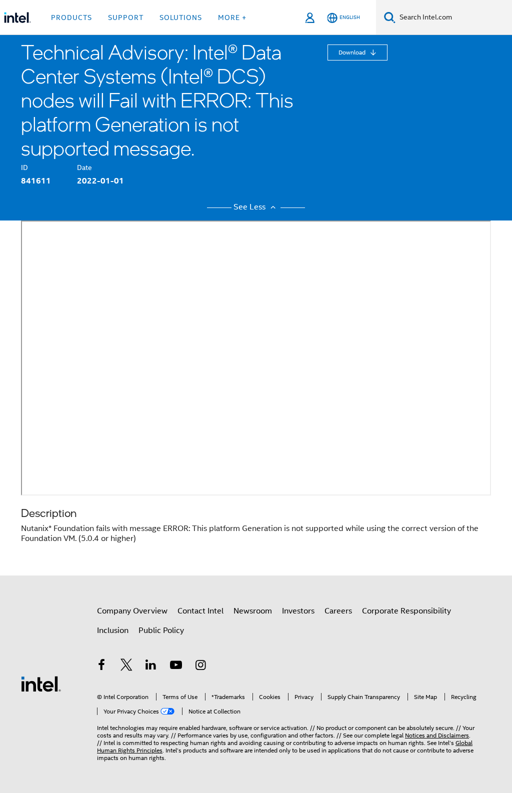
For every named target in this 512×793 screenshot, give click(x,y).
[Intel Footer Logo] (41, 683)
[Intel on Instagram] (200, 667)
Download (352, 52)
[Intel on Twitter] (126, 667)
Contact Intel (201, 611)
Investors (298, 611)
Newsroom (253, 611)
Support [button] (126, 17)
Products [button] (71, 17)
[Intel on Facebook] (101, 667)
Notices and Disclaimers (437, 735)
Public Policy (161, 631)
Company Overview (132, 611)
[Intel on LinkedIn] (151, 667)
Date (84, 167)
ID (24, 167)
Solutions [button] (181, 17)
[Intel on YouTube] (176, 667)
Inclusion (112, 631)
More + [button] (232, 17)
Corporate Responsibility (406, 611)
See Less (251, 207)
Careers (338, 611)
